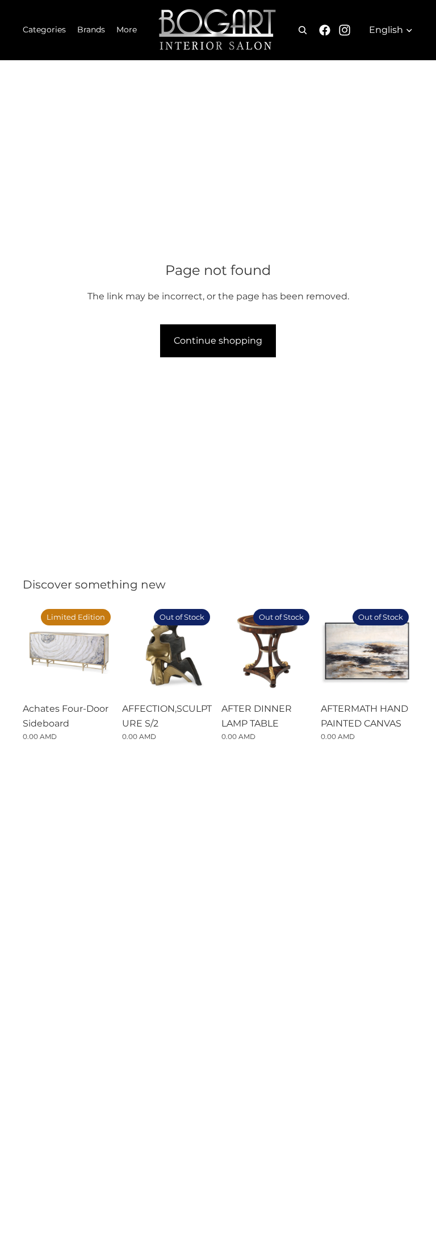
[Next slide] (202, 650)
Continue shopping (218, 340)
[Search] (302, 30)
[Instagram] (344, 30)
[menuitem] (126, 30)
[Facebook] (325, 30)
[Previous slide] (134, 650)
